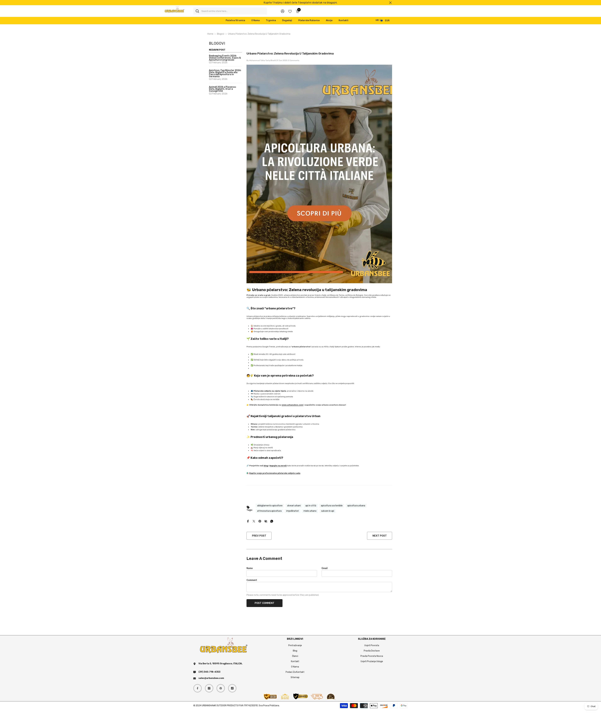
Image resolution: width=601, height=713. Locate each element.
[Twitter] (253, 521)
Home (210, 34)
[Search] (230, 11)
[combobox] (233, 11)
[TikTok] (232, 688)
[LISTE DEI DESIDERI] (290, 11)
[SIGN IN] (282, 11)
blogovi (220, 34)
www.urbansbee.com (292, 405)
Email (325, 568)
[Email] (265, 521)
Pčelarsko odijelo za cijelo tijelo (270, 391)
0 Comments (293, 60)
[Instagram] (209, 688)
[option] (300, 2)
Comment (252, 580)
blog (266, 466)
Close (390, 2)
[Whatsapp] (271, 521)
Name (250, 568)
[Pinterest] (259, 521)
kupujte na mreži (278, 466)
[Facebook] (248, 521)
